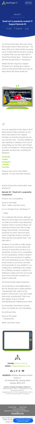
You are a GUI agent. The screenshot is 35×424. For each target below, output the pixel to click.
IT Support (18, 28)
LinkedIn (5, 164)
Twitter (5, 159)
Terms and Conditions (19, 409)
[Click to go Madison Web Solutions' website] (17, 413)
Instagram (6, 162)
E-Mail (9, 28)
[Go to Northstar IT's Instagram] (19, 370)
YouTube (5, 167)
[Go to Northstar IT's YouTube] (23, 370)
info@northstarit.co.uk (20, 366)
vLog (27, 28)
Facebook (6, 156)
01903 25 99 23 (21, 363)
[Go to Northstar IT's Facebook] (14, 370)
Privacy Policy (12, 407)
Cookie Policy (23, 407)
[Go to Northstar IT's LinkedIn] (16, 370)
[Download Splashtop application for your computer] (11, 370)
